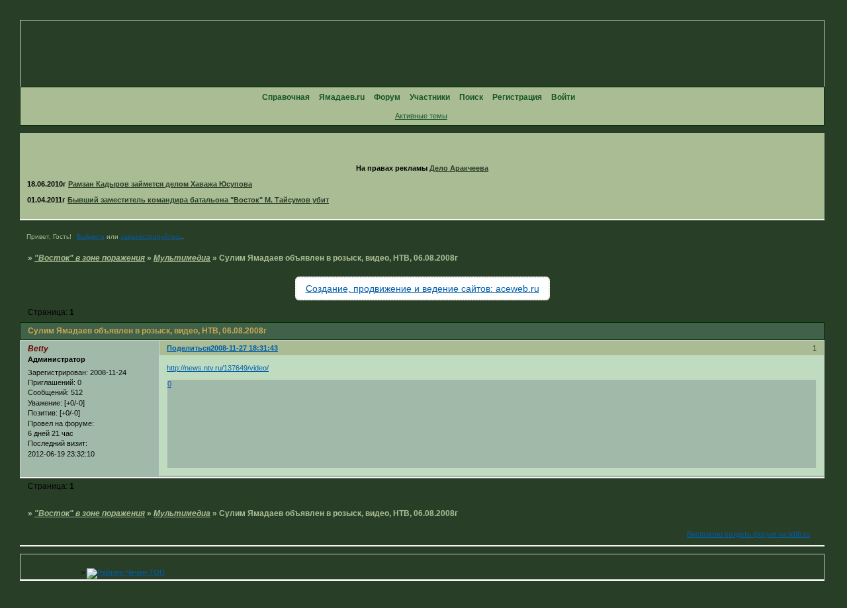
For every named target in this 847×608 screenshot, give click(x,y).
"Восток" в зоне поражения (89, 258)
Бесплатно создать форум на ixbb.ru (748, 534)
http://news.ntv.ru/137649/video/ (218, 368)
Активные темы (421, 116)
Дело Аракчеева (458, 168)
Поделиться (188, 348)
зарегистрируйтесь (151, 236)
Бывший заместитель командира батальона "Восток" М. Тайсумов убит (198, 200)
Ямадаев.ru (342, 97)
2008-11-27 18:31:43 (244, 348)
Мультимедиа (182, 258)
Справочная (286, 97)
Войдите (91, 236)
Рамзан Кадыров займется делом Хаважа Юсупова (160, 184)
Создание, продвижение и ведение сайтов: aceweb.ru (422, 288)
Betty (38, 348)
